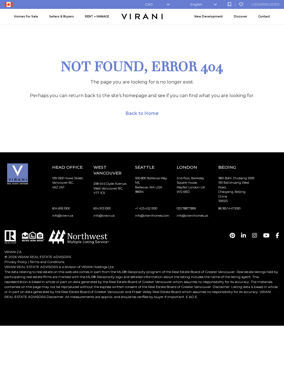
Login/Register (266, 4)
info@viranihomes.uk (192, 216)
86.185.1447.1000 (229, 208)
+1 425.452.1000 (146, 208)
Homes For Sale (26, 16)
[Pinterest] (232, 235)
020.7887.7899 (186, 208)
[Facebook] (277, 235)
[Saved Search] (229, 4)
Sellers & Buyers (61, 16)
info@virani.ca (62, 216)
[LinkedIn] (243, 235)
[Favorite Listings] (241, 4)
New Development (208, 16)
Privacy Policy (15, 262)
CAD (149, 4)
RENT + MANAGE (97, 16)
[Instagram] (254, 235)
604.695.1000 (61, 208)
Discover (240, 16)
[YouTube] (266, 235)
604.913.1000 (102, 208)
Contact (264, 16)
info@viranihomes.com (152, 216)
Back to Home (142, 113)
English (196, 4)
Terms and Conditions (47, 262)
